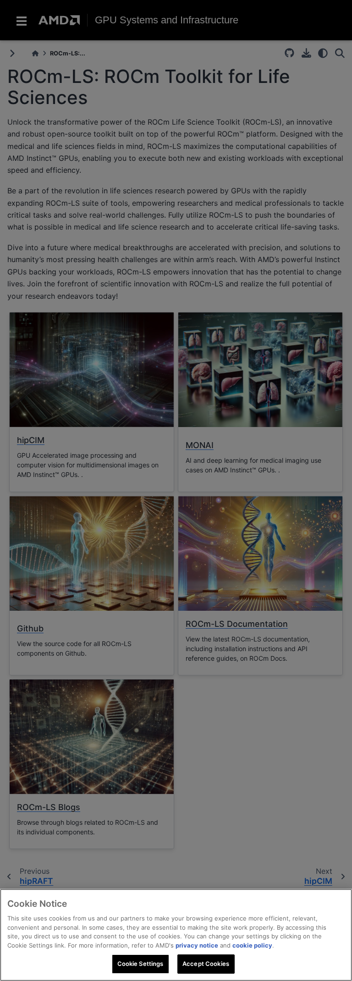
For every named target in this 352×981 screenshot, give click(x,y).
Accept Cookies (205, 963)
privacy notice (197, 945)
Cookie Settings (140, 963)
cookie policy (252, 945)
